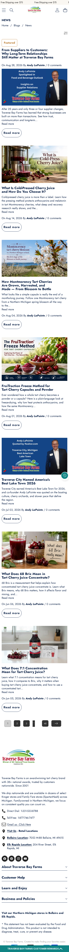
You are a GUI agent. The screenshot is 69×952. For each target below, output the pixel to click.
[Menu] (4, 10)
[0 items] (65, 10)
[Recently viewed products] (64, 475)
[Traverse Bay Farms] (34, 10)
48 (45, 723)
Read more (8, 124)
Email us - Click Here (19, 824)
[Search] (11, 10)
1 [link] (7, 723)
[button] (34, 948)
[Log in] (57, 10)
